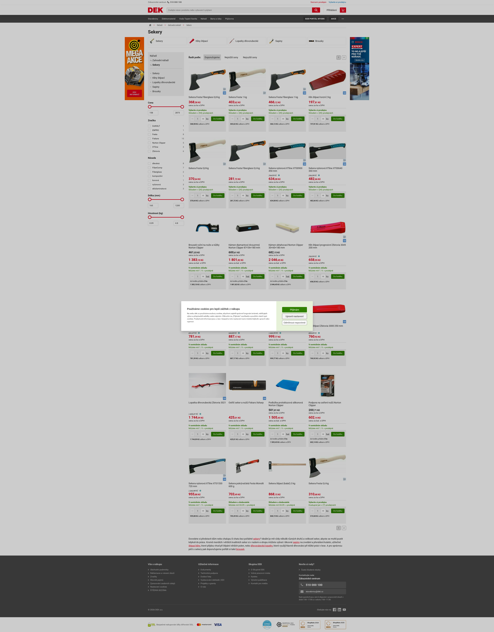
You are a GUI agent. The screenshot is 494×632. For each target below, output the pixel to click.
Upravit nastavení (294, 316)
